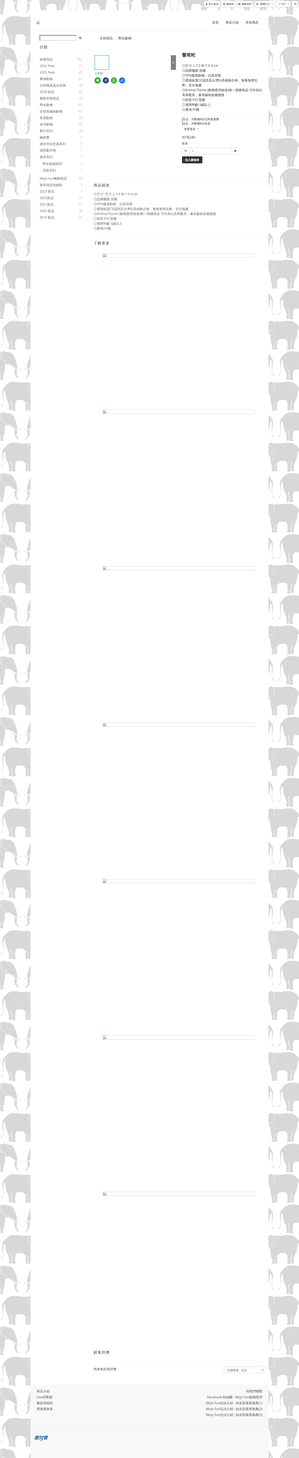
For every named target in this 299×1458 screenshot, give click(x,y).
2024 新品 (47, 92)
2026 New (47, 66)
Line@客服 (44, 1397)
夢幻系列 (46, 131)
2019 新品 (47, 217)
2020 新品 (47, 211)
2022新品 (46, 198)
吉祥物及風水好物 (53, 85)
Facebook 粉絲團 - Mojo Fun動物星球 (234, 1397)
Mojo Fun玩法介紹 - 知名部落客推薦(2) (234, 1409)
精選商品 (46, 59)
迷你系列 (46, 157)
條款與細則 (45, 1403)
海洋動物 (46, 124)
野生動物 (46, 105)
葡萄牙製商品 (49, 98)
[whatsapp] (114, 80)
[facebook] (106, 80)
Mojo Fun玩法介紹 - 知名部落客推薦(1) (234, 1403)
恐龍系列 (49, 170)
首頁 (215, 22)
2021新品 (46, 204)
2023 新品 (47, 191)
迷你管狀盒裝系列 (53, 144)
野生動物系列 (52, 164)
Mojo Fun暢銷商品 (53, 178)
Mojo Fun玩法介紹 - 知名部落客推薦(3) (234, 1414)
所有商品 (252, 22)
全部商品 (106, 38)
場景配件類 (48, 150)
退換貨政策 (45, 1409)
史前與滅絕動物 (51, 111)
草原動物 (46, 118)
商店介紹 (232, 22)
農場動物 (46, 79)
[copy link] (122, 80)
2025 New (47, 72)
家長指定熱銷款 (51, 185)
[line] (98, 80)
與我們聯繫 (254, 1391)
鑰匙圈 (44, 137)
